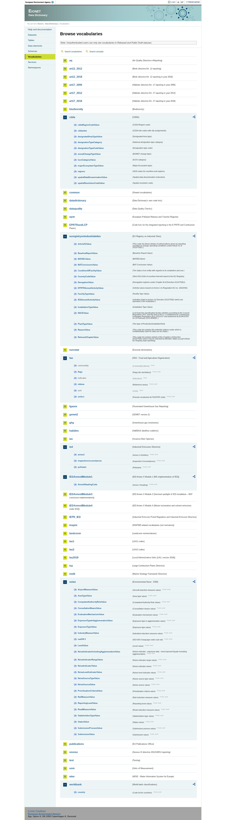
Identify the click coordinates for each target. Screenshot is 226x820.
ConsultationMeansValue (89, 608)
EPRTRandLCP (78, 225)
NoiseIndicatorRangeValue (90, 660)
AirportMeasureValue (88, 589)
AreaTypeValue (85, 596)
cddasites (82, 131)
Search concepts (96, 52)
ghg (71, 422)
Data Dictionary (51, 24)
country (81, 792)
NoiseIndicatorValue (87, 666)
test (71, 760)
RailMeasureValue (86, 697)
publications (76, 744)
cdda (72, 117)
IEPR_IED (75, 517)
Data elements (35, 46)
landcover (75, 533)
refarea (81, 384)
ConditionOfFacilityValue (89, 270)
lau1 (71, 541)
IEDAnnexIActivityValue (89, 300)
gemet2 (73, 414)
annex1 (81, 454)
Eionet (40, 24)
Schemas (32, 51)
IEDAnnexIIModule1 (80, 476)
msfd (72, 574)
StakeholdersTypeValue (89, 715)
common (74, 192)
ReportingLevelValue (87, 703)
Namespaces (34, 67)
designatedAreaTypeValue (90, 136)
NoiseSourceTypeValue (89, 678)
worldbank (75, 784)
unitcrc (81, 397)
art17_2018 (75, 101)
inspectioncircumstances (90, 461)
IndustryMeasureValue (88, 633)
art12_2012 (75, 68)
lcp (71, 565)
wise (72, 776)
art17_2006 (75, 85)
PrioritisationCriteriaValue (90, 691)
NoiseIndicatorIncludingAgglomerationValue (99, 652)
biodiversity (76, 109)
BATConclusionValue (88, 265)
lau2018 (73, 557)
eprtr (72, 217)
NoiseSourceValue (86, 684)
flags (80, 372)
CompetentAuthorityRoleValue (92, 602)
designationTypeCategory (90, 142)
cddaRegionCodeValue (88, 125)
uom (72, 768)
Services (32, 62)
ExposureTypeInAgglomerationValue (95, 620)
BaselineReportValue (87, 253)
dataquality (75, 208)
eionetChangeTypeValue (89, 154)
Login (173, 2)
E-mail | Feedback (37, 811)
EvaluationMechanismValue (91, 614)
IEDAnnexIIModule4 (80, 505)
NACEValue (83, 313)
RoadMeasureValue (87, 709)
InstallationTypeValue (88, 307)
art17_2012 (75, 93)
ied (71, 447)
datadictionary (77, 200)
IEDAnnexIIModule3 (80, 494)
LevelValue (83, 645)
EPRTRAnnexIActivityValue (90, 288)
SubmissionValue (86, 734)
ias (71, 439)
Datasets (32, 35)
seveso (73, 752)
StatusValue (83, 722)
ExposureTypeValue (87, 627)
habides (74, 430)
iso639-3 (82, 639)
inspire (73, 525)
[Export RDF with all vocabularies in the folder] (194, 117)
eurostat (74, 350)
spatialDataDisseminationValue (92, 177)
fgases (73, 406)
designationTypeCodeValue (91, 148)
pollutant (82, 467)
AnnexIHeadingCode (87, 484)
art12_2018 (75, 76)
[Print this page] (178, 2)
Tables (31, 40)
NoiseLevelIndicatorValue (90, 672)
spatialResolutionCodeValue (91, 183)
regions (81, 171)
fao (71, 358)
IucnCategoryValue (87, 160)
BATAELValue (84, 259)
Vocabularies (35, 56)
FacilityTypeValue (86, 294)
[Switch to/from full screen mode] (182, 2)
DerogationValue (85, 282)
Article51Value (84, 244)
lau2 (71, 549)
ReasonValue (84, 330)
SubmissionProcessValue (90, 728)
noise (72, 582)
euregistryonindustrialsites (85, 236)
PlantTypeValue (85, 324)
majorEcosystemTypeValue (90, 166)
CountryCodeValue (86, 276)
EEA (41, 2)
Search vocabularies (73, 52)
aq (70, 60)
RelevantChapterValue (88, 337)
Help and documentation (40, 29)
